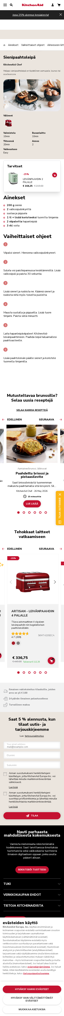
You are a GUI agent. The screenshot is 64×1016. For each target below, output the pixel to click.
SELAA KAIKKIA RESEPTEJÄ (32, 410)
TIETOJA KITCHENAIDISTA (23, 906)
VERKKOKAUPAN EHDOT (22, 895)
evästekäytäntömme (38, 966)
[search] (11, 5)
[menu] (5, 5)
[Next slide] (55, 582)
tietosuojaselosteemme (36, 973)
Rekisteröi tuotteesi (32, 869)
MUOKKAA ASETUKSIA (32, 1009)
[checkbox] (5, 774)
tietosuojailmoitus (34, 736)
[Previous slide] (11, 582)
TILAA (34, 815)
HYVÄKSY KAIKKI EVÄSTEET (32, 989)
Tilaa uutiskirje (59, 508)
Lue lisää (13, 787)
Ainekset (13, 45)
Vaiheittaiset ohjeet (33, 45)
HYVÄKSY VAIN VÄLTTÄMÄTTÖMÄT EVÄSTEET (32, 999)
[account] (53, 5)
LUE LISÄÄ (32, 503)
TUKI (7, 884)
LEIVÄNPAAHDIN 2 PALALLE (33, 181)
